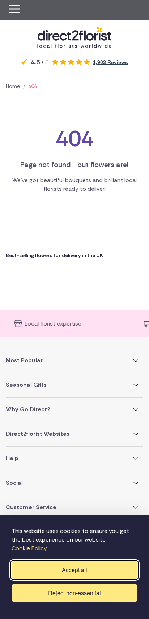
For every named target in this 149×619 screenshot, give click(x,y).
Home (13, 86)
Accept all (74, 570)
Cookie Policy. (30, 548)
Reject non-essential (74, 593)
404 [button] (32, 86)
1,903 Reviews (110, 62)
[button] (15, 10)
